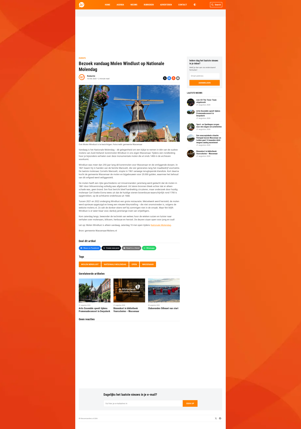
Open (134, 264)
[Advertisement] (150, 36)
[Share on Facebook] (169, 78)
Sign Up (190, 403)
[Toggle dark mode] (194, 4)
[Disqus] (129, 353)
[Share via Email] (178, 78)
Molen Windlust (90, 264)
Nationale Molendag (161, 225)
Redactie (91, 76)
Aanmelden (205, 82)
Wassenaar (148, 264)
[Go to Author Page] (82, 77)
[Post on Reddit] (173, 78)
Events (82, 58)
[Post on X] (165, 78)
